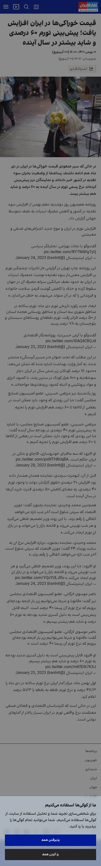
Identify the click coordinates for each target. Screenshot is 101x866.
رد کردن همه (50, 854)
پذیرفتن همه (50, 840)
